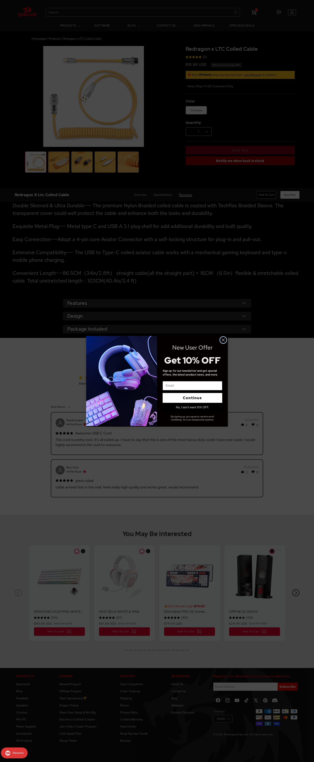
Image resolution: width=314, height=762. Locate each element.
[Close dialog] (223, 340)
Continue (192, 398)
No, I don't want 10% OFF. (192, 407)
